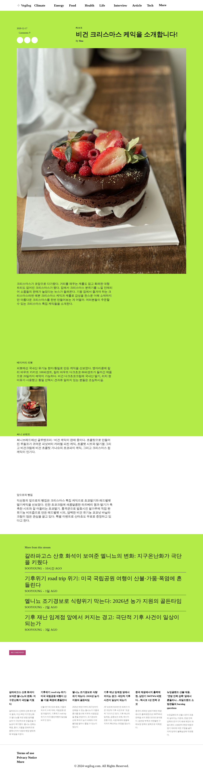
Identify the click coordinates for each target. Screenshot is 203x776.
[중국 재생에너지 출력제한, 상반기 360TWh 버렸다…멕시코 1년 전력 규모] (148, 674)
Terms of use (25, 753)
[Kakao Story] (27, 40)
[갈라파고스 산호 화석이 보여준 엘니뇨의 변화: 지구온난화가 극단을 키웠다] (22, 674)
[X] (20, 40)
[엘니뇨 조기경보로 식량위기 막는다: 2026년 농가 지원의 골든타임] (85, 674)
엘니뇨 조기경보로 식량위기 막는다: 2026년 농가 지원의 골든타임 (103, 601)
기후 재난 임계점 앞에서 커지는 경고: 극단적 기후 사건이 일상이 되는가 (117, 696)
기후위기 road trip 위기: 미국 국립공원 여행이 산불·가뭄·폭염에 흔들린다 (54, 696)
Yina (81, 41)
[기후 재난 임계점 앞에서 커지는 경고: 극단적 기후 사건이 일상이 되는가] (117, 674)
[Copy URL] (34, 40)
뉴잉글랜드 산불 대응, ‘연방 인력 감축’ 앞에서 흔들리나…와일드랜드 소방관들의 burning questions (180, 700)
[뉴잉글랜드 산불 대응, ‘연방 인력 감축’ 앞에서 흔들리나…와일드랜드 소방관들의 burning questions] (180, 674)
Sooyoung (33, 568)
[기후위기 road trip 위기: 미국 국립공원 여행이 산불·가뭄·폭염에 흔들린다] (54, 674)
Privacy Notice (27, 757)
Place (79, 28)
